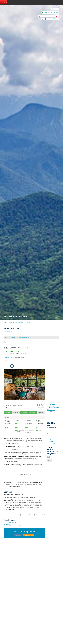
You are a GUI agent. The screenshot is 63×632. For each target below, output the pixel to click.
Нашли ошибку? (40, 515)
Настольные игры (29, 424)
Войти (49, 460)
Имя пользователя (51, 427)
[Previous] (5, 384)
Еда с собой (39, 427)
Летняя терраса (8, 421)
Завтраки (7, 412)
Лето (53, 9)
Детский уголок (8, 424)
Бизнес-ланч (16, 412)
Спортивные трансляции (40, 424)
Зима (57, 9)
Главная (6, 322)
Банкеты (40, 412)
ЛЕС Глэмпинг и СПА (10, 522)
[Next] (43, 384)
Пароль (49, 433)
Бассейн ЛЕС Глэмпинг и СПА (12, 526)
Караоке (29, 420)
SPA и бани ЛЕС (8, 524)
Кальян (29, 427)
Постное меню (30, 430)
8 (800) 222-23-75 (9, 357)
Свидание (24, 412)
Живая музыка (39, 421)
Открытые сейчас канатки (51, 12)
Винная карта (20, 427)
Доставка (29, 432)
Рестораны (29, 322)
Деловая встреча (33, 412)
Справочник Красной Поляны (16, 322)
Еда (25, 322)
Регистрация (53, 440)
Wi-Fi (18, 423)
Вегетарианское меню (20, 431)
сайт (6, 366)
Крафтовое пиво (9, 428)
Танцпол (19, 420)
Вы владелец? (26, 515)
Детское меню (40, 430)
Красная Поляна (15, 316)
